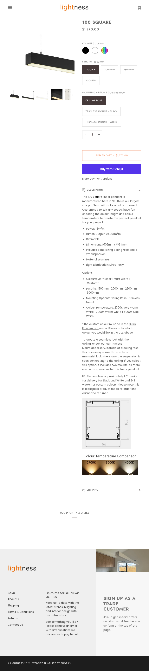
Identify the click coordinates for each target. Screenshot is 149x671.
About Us (14, 599)
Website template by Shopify (51, 663)
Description (95, 190)
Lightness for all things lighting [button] (63, 595)
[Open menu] (13, 7)
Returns (13, 618)
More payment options (97, 179)
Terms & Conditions (21, 612)
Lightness (17, 663)
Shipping (92, 490)
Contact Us (15, 625)
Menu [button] (11, 593)
